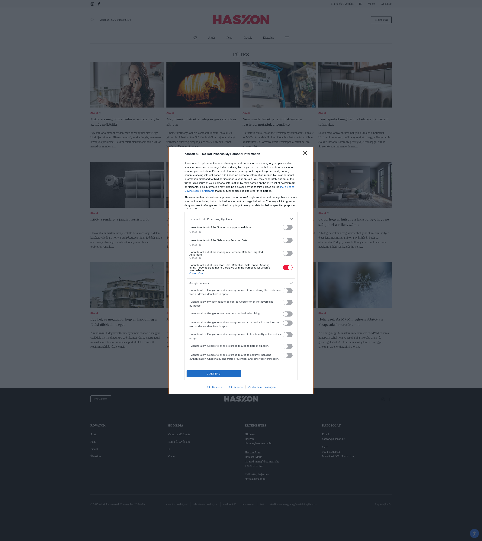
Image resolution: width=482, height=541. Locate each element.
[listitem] (241, 219)
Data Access (235, 386)
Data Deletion (214, 386)
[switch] (288, 227)
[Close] (306, 154)
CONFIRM (214, 373)
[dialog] (241, 270)
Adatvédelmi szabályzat (262, 386)
